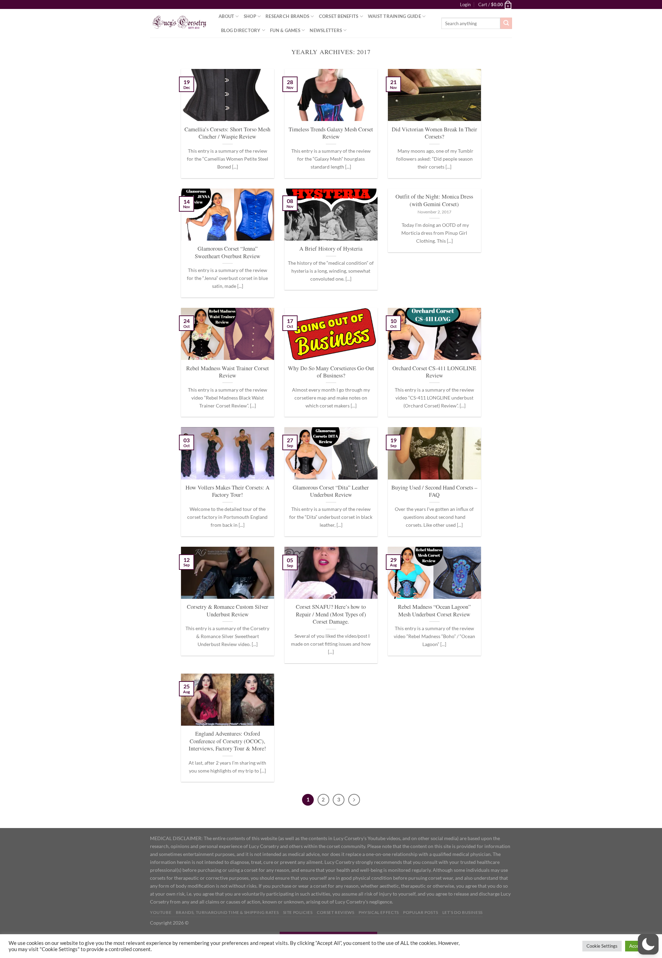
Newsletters (326, 30)
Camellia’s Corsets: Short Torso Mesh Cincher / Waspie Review (227, 133)
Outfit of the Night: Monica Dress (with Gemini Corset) (434, 200)
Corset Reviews (335, 912)
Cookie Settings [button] (602, 946)
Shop (250, 16)
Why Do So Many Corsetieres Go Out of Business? (331, 372)
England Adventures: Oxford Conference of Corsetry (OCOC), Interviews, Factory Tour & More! (227, 741)
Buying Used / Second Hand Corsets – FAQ (434, 491)
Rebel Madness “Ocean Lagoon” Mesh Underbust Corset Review (434, 610)
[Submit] (506, 23)
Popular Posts (420, 912)
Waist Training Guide (394, 16)
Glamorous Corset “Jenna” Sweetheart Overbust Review (227, 252)
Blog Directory (241, 30)
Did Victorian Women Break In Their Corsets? (434, 133)
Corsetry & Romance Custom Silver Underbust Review (227, 610)
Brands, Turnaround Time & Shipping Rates (227, 912)
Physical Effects (379, 912)
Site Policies (298, 912)
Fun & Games (285, 30)
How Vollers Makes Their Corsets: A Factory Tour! (227, 491)
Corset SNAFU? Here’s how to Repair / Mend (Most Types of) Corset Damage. (331, 614)
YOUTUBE (160, 912)
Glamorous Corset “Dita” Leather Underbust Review (331, 491)
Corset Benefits (339, 16)
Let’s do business (462, 912)
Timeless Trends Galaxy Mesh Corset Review (331, 133)
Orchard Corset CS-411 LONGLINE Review (434, 372)
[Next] (354, 800)
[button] (648, 944)
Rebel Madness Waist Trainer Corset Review (227, 372)
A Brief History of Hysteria (330, 248)
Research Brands (287, 16)
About (226, 16)
